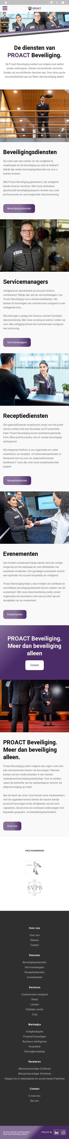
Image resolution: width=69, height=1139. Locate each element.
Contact (34, 665)
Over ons (12, 826)
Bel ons (34, 1100)
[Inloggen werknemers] (6, 2)
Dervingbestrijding (34, 1051)
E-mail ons (34, 1095)
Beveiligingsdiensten (19, 208)
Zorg (34, 1014)
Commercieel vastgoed (35, 994)
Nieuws (34, 940)
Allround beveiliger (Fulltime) (34, 1068)
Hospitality (34, 1046)
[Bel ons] (57, 2)
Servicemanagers (17, 342)
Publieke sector (34, 1009)
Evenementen (14, 614)
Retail (34, 999)
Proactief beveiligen (34, 1036)
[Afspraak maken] (51, 2)
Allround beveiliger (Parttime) (34, 1073)
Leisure (34, 1004)
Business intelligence (34, 1041)
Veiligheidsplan (34, 1031)
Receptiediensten (17, 480)
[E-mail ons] (63, 2)
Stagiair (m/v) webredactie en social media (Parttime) (34, 1078)
